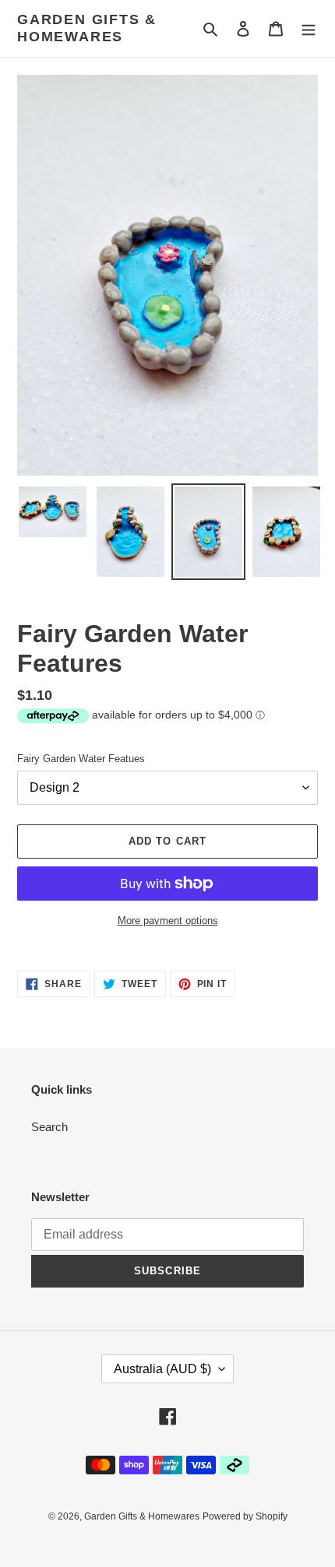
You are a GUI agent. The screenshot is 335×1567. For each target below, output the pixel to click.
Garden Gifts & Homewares (87, 28)
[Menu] (308, 28)
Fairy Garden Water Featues (81, 758)
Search (49, 1126)
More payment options (168, 920)
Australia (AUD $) (162, 1369)
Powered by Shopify (245, 1516)
